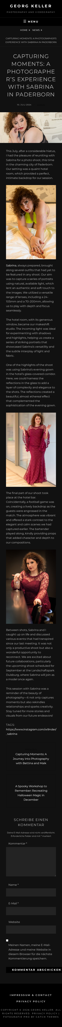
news (36, 30)
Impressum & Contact (31, 995)
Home (24, 30)
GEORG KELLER (31, 6)
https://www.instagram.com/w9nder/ (31, 729)
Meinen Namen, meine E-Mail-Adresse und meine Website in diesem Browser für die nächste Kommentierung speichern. (30, 951)
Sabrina (11, 265)
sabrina (12, 733)
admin (41, 105)
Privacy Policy (31, 1001)
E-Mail (13, 903)
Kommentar (17, 843)
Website (14, 922)
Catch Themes (47, 1017)
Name (13, 884)
